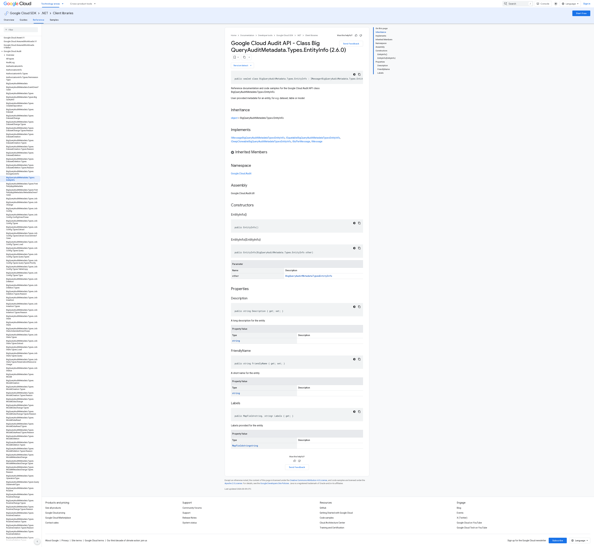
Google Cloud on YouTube (469, 522)
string (236, 340)
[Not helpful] (360, 35)
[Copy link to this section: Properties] (253, 289)
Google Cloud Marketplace (58, 518)
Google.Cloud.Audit (241, 173)
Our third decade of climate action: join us (127, 540)
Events (460, 513)
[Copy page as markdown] (244, 57)
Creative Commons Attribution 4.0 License (308, 480)
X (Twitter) (462, 518)
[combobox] (517, 3)
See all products (53, 508)
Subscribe (557, 540)
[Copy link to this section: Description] (251, 298)
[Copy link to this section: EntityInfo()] (250, 215)
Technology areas (50, 3)
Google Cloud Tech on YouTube (472, 527)
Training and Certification (332, 527)
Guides (23, 19)
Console (544, 3)
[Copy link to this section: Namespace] (254, 166)
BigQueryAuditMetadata (255, 137)
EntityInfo (279, 137)
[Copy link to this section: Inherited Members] (270, 152)
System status (190, 522)
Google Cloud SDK (23, 13)
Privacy (65, 540)
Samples (54, 19)
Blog (459, 508)
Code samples (327, 518)
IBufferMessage (301, 141)
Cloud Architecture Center (332, 522)
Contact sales (52, 522)
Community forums (192, 508)
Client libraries (63, 13)
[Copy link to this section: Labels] (243, 403)
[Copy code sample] (359, 74)
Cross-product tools (81, 3)
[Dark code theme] (354, 74)
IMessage (236, 137)
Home (233, 35)
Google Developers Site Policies (274, 483)
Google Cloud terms (94, 540)
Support (186, 513)
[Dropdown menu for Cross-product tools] (95, 3)
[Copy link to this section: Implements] (254, 130)
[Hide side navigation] (37, 541)
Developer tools (265, 35)
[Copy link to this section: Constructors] (258, 205)
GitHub (323, 508)
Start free (581, 13)
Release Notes (190, 518)
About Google (52, 540)
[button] (20, 51)
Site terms (77, 540)
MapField (237, 445)
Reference (38, 19)
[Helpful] (356, 35)
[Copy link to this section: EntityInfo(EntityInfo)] (264, 240)
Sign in (586, 3)
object (234, 117)
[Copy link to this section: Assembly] (250, 185)
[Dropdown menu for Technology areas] (63, 3)
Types (271, 137)
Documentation (247, 35)
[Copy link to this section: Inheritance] (253, 110)
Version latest (242, 65)
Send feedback (351, 43)
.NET (44, 13)
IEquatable (291, 137)
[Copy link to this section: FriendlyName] (254, 351)
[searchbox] (21, 29)
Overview (9, 19)
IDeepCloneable (239, 141)
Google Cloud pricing (55, 513)
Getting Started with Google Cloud (336, 513)
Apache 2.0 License (233, 483)
